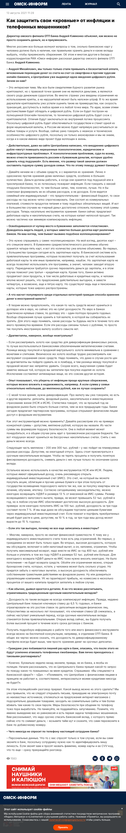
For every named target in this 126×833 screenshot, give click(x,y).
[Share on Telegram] (108, 758)
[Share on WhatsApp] (115, 758)
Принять (63, 827)
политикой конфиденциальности (67, 819)
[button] (7, 4)
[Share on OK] (101, 758)
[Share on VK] (95, 758)
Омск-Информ (30, 4)
